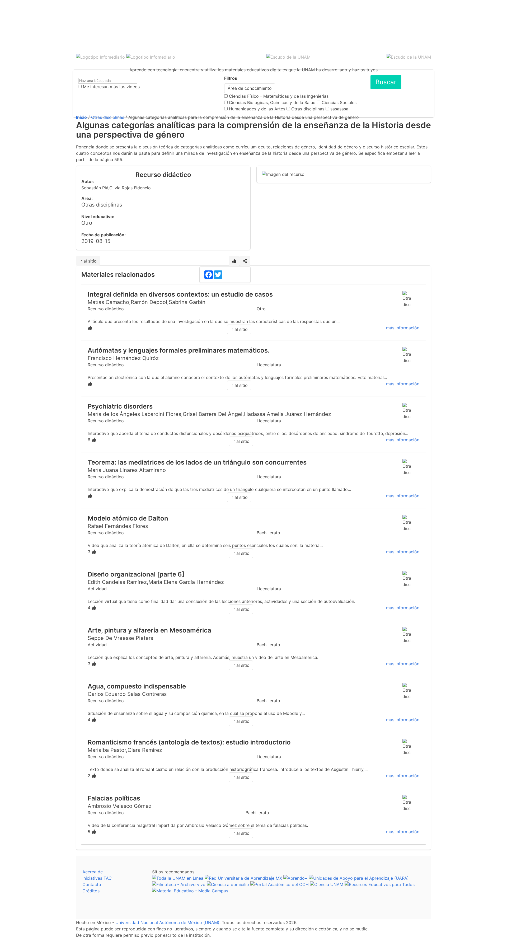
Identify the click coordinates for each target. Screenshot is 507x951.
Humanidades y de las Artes (257, 108)
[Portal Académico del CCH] (279, 884)
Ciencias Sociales (339, 102)
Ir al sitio (88, 261)
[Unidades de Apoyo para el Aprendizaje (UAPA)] (359, 878)
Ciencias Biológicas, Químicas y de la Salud (272, 102)
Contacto (91, 884)
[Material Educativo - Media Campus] (190, 890)
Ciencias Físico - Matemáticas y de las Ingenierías (278, 96)
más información (402, 327)
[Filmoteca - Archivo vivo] (178, 884)
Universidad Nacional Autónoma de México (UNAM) (167, 922)
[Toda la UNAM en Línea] (177, 878)
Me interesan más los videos (111, 86)
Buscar (385, 82)
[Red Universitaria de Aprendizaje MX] (243, 878)
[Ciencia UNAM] (326, 884)
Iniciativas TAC (97, 878)
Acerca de (92, 871)
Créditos (91, 890)
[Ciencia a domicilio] (228, 884)
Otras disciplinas (307, 108)
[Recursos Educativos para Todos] (380, 884)
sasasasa (339, 108)
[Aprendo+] (295, 878)
